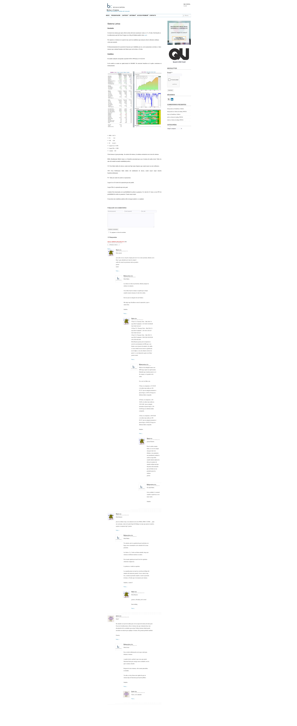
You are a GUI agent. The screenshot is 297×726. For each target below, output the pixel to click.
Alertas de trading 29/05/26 (181, 111)
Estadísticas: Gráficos (179, 108)
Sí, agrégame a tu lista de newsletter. (118, 232)
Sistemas (132, 15)
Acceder (185, 6)
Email (169, 72)
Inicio (107, 15)
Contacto (153, 15)
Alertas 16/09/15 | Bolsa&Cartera (116, 241)
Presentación (115, 15)
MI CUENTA (187, 4)
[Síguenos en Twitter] (168, 99)
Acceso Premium (142, 15)
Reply (109, 248)
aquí (145, 35)
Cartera (125, 15)
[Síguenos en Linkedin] (172, 99)
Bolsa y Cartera (113, 10)
